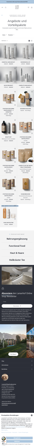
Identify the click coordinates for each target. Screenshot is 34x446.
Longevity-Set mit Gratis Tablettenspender (25, 166)
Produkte (10, 34)
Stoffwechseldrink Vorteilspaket (25, 138)
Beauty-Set (8, 137)
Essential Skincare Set (8, 62)
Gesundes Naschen (25, 108)
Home (3, 34)
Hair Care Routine (8, 222)
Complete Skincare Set (25, 85)
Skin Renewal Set (25, 62)
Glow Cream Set (8, 85)
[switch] (3, 444)
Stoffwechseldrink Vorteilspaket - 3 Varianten (8, 110)
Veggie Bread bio (25, 194)
